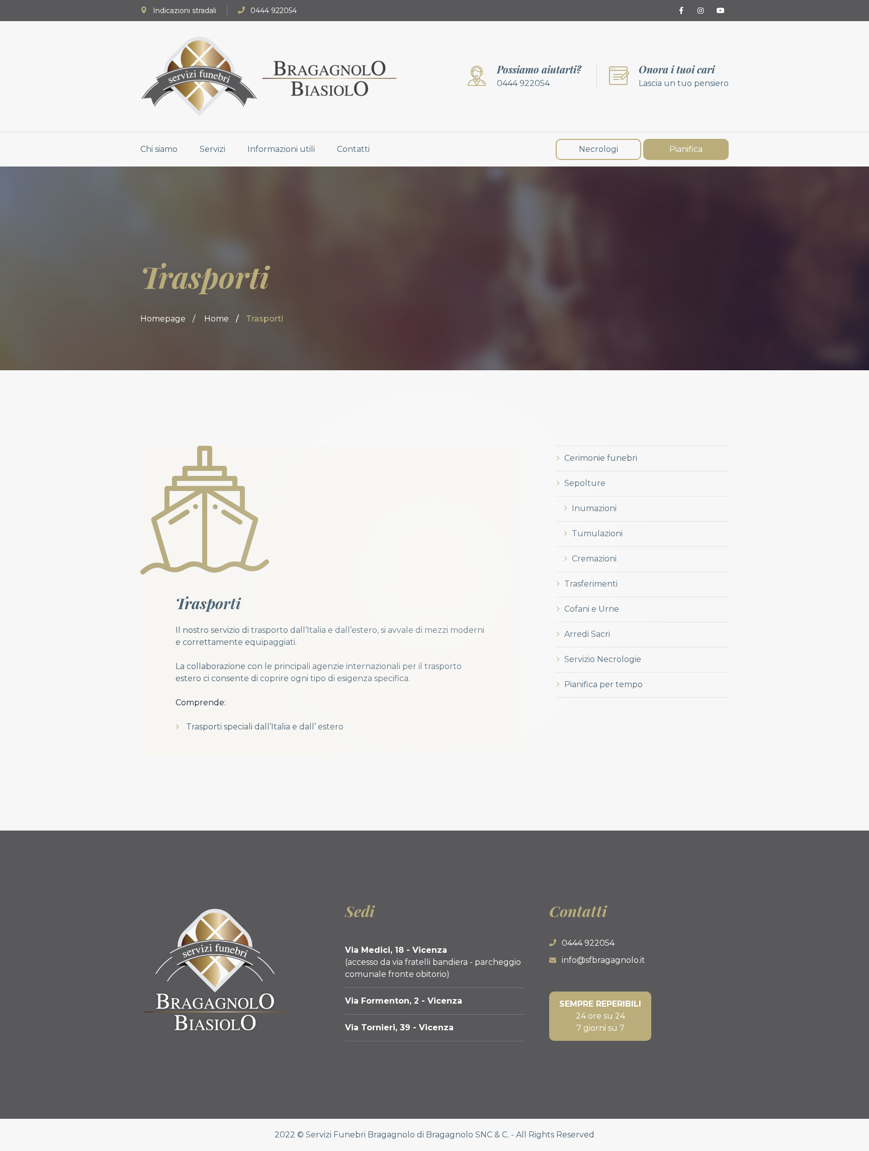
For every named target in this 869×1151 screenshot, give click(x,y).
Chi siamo (159, 149)
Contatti (353, 149)
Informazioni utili (281, 149)
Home (216, 318)
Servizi (212, 149)
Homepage (163, 318)
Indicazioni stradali (184, 10)
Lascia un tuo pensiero (684, 83)
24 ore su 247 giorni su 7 (600, 1016)
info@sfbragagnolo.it (603, 960)
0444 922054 (273, 10)
